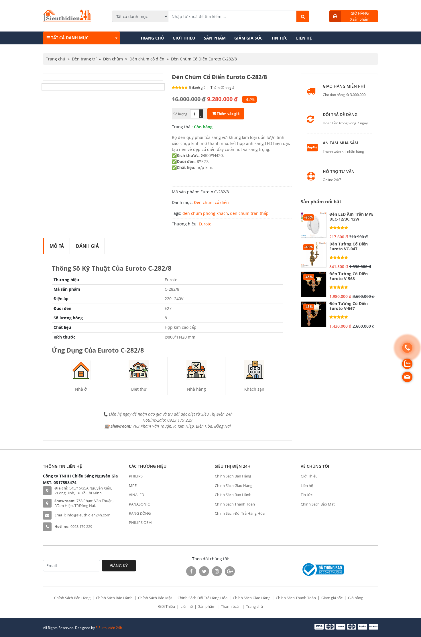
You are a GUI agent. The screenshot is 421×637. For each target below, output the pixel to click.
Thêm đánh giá (222, 87)
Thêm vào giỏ (227, 113)
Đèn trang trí (84, 59)
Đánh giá (87, 246)
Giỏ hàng (355, 597)
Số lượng (180, 113)
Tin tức (279, 38)
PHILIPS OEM (140, 522)
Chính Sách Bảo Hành (233, 494)
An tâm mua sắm (340, 143)
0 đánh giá (197, 87)
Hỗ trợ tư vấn (339, 171)
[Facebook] (191, 571)
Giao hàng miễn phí (344, 86)
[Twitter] (204, 571)
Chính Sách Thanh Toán (235, 504)
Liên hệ (304, 38)
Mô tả (57, 246)
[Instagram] (217, 571)
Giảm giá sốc (248, 38)
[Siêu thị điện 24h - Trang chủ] (67, 20)
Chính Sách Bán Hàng (233, 476)
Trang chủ (152, 38)
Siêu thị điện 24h (109, 627)
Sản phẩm (215, 38)
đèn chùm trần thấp (249, 213)
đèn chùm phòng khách (205, 213)
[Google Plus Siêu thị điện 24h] (230, 571)
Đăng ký (119, 565)
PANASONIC (139, 504)
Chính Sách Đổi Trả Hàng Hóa (240, 513)
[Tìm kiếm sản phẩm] (302, 16)
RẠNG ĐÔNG (140, 513)
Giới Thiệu (184, 38)
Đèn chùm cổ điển (146, 59)
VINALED (136, 494)
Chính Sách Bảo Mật (318, 504)
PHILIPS (136, 476)
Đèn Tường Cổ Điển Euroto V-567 (348, 306)
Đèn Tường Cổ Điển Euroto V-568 (348, 276)
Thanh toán (231, 606)
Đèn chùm (113, 59)
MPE (133, 485)
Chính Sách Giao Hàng (233, 485)
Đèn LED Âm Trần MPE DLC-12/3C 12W (351, 217)
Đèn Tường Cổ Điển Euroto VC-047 (348, 246)
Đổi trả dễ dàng (340, 114)
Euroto (205, 224)
